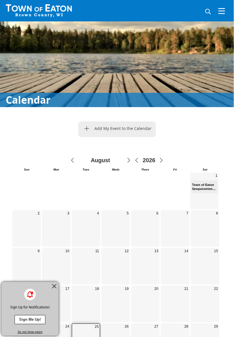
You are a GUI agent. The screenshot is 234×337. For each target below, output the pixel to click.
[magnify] (208, 11)
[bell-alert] (30, 294)
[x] (54, 286)
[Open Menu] (221, 11)
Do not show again (30, 332)
